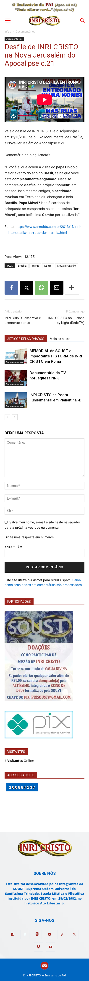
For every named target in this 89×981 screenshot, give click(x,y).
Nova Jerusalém (66, 265)
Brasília (22, 265)
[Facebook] (11, 288)
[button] (7, 20)
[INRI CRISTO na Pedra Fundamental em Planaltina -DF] (16, 400)
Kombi (48, 265)
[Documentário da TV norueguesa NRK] (16, 378)
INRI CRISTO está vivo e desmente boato (23, 320)
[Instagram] (37, 934)
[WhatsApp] (41, 288)
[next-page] (15, 417)
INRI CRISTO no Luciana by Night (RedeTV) (66, 320)
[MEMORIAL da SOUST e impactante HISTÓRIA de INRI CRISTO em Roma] (16, 356)
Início (8, 31)
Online (19, 760)
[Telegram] (49, 934)
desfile (35, 265)
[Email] (56, 288)
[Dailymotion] (12, 934)
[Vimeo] (38, 947)
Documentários (25, 31)
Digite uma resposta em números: (30, 537)
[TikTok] (61, 934)
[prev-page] (7, 417)
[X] (26, 288)
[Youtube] (50, 947)
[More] (72, 288)
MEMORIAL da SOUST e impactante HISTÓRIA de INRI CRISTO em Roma (56, 356)
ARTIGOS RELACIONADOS (25, 339)
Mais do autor (60, 339)
